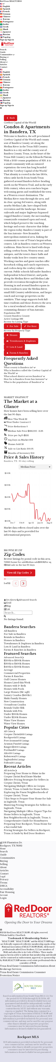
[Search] (5, 616)
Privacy (4, 879)
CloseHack (20, 935)
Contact (3, 67)
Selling (3, 59)
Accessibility (7, 889)
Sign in (10, 40)
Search (3, 50)
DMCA (3, 885)
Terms (3, 882)
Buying (3, 57)
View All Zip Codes (18, 572)
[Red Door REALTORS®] (28, 927)
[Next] (23, 583)
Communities (6, 55)
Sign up (3, 40)
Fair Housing (7, 892)
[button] (28, 430)
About (3, 62)
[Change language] (2, 4)
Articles (3, 64)
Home (3, 848)
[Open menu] (1, 108)
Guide (3, 52)
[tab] (28, 602)
